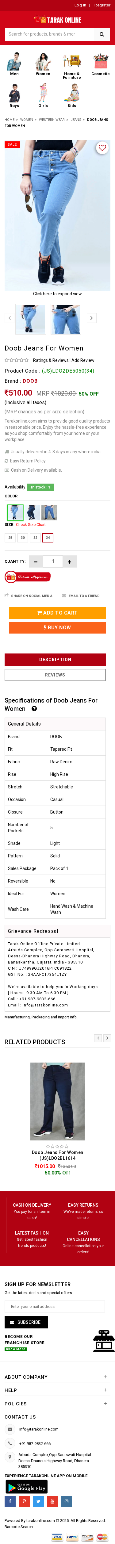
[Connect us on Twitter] (38, 1501)
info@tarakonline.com (39, 1429)
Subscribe (28, 1322)
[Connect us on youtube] (52, 1501)
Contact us (20, 1417)
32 (35, 538)
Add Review (82, 360)
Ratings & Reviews (51, 360)
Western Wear (52, 120)
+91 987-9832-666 (35, 1443)
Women (26, 120)
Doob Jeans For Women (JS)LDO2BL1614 (57, 1155)
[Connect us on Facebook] (10, 1501)
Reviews (55, 674)
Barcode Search (19, 1526)
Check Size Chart (31, 524)
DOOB (30, 381)
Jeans (76, 120)
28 (10, 538)
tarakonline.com (41, 1520)
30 (23, 538)
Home (9, 120)
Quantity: (15, 561)
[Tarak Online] (57, 18)
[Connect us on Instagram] (66, 1501)
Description (55, 659)
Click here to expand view (57, 293)
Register (102, 5)
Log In (80, 5)
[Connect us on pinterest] (24, 1501)
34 (48, 538)
